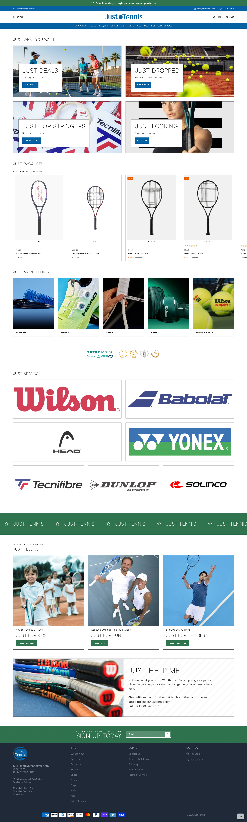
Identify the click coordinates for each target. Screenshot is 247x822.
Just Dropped (20, 171)
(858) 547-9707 (227, 8)
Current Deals (165, 26)
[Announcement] (123, 3)
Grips (131, 26)
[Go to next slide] (233, 218)
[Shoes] (78, 307)
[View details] (67, 71)
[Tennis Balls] (213, 307)
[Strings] (33, 307)
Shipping (133, 764)
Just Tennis (199, 814)
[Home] (123, 17)
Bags (138, 26)
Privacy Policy (136, 769)
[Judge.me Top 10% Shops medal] (155, 354)
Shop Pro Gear (177, 643)
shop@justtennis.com (206, 8)
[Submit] (167, 734)
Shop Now (100, 643)
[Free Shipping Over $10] (24, 8)
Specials (93, 26)
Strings (114, 26)
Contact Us (134, 753)
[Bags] (168, 307)
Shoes (124, 26)
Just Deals (38, 171)
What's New (80, 26)
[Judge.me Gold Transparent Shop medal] (123, 354)
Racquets (103, 26)
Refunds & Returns (139, 759)
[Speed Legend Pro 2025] (131, 208)
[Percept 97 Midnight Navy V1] (26, 208)
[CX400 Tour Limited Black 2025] (78, 208)
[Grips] (123, 307)
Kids (153, 26)
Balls (146, 26)
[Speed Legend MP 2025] (187, 208)
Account (217, 17)
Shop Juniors (26, 643)
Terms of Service (138, 774)
